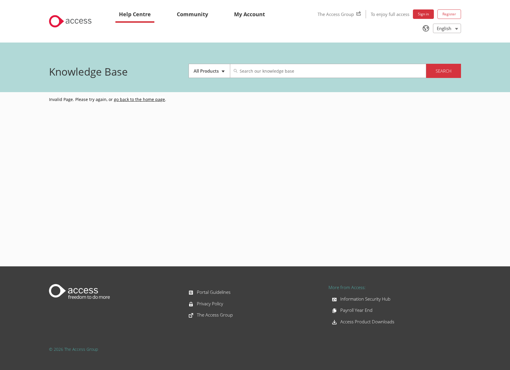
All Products (212, 73)
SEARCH (444, 71)
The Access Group (336, 14)
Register (449, 14)
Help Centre (135, 14)
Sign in (423, 14)
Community (192, 14)
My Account (249, 14)
